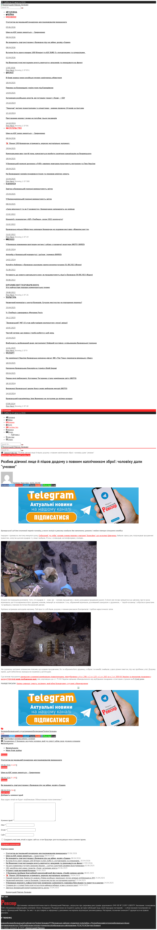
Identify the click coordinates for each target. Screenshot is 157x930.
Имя (3, 825)
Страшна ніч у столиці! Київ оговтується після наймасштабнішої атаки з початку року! (42, 885)
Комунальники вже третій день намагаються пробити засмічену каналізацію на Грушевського (48, 153)
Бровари (4, 731)
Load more (5, 792)
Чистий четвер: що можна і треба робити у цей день (30, 333)
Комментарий (7, 820)
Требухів (22, 925)
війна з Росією (91, 923)
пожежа (110, 923)
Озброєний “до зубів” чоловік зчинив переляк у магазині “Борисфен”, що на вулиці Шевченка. (77, 535)
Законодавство (10, 452)
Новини (17, 455)
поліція (51, 925)
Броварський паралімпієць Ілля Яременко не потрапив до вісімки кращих (39, 398)
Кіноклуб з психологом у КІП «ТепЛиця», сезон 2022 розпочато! (34, 219)
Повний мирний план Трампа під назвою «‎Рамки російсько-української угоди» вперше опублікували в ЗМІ (50, 878)
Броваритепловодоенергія (37, 925)
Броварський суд (15, 731)
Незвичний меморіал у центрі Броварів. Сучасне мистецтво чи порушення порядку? (44, 302)
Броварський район (22, 923)
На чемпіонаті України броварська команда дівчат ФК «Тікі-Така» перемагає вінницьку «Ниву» (49, 358)
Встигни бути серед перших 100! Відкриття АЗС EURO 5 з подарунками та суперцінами (46, 52)
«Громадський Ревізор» (35, 928)
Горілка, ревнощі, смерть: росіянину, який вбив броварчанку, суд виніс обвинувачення (52, 683)
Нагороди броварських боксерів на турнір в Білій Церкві (31, 368)
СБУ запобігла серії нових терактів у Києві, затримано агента (31, 868)
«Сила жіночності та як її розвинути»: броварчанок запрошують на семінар (40, 209)
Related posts (12, 748)
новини (40, 731)
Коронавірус (102, 923)
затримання (27, 731)
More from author (14, 750)
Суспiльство (25, 455)
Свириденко (25, 32)
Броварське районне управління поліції (68, 923)
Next (12, 70)
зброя (34, 731)
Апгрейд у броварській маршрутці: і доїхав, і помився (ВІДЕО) (34, 254)
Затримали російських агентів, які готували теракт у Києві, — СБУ (35, 98)
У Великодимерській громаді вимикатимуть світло (29, 199)
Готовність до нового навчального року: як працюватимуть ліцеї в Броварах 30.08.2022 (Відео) (49, 274)
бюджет (90, 925)
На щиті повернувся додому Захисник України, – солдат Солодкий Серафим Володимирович (45, 865)
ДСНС (84, 925)
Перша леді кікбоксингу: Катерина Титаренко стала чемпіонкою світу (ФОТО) (41, 378)
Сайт (3, 834)
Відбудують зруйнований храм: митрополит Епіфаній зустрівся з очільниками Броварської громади (51, 343)
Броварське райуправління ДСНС (68, 925)
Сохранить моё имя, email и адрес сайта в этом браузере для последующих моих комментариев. (45, 839)
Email (4, 830)
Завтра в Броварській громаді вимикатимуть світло (29, 188)
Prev (8, 70)
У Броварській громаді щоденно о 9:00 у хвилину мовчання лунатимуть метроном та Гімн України (50, 163)
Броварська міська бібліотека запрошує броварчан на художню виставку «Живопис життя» (47, 229)
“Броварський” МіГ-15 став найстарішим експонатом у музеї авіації (37, 322)
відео (32, 923)
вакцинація (9, 925)
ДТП (50, 923)
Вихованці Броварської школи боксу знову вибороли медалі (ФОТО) (36, 388)
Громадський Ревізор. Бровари (18, 892)
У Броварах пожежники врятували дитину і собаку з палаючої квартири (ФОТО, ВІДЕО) (45, 244)
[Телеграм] (78, 522)
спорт (16, 925)
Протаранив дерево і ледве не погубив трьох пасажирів (31, 118)
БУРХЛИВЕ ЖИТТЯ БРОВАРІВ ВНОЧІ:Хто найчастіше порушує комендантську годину (28, 286)
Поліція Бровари (50, 731)
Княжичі (97, 925)
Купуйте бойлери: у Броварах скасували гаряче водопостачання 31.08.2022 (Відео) (44, 264)
